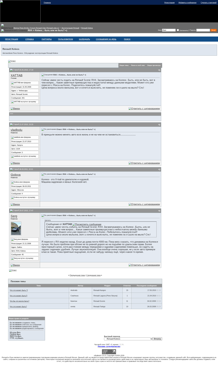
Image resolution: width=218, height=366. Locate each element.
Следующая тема (93, 275)
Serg (14, 216)
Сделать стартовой (208, 3)
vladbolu (16, 130)
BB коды (13, 332)
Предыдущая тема (77, 275)
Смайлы (13, 334)
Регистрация (169, 3)
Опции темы (124, 65)
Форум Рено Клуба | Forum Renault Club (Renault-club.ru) (36, 28)
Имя (160, 30)
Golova (16, 174)
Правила (47, 3)
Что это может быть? (18, 306)
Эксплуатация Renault (70, 28)
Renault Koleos (87, 28)
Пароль (193, 30)
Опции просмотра (154, 65)
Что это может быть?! (18, 296)
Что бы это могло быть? (19, 301)
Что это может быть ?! (19, 290)
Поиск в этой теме (138, 65)
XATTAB (17, 75)
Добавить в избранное (187, 3)
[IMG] (12, 336)
